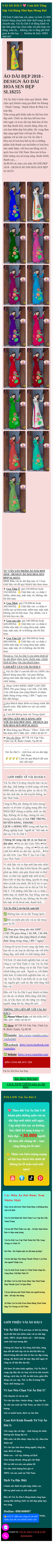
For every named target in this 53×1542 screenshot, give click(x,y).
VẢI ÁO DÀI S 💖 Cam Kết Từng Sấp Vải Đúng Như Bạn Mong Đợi (24, 8)
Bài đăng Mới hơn (26, 1078)
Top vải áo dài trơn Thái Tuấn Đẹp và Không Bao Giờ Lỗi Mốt (26, 1208)
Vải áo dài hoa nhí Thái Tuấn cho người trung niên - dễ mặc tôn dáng (24, 1294)
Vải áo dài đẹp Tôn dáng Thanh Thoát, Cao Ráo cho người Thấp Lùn (25, 1260)
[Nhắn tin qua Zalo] (5, 1527)
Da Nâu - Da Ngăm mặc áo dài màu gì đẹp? (23, 1251)
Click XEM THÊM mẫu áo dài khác (26, 1085)
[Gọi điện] (5, 1535)
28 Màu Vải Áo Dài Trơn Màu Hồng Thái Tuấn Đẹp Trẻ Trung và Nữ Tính (25, 1305)
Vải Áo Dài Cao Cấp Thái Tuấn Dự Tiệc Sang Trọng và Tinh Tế (24, 1242)
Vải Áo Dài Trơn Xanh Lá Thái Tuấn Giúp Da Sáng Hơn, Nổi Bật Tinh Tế (24, 1272)
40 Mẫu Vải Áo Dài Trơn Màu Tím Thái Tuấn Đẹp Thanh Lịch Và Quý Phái (24, 1283)
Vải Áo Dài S (26, 1531)
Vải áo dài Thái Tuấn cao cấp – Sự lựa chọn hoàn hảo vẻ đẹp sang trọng (26, 1230)
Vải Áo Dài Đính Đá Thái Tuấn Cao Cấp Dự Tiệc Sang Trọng (26, 1219)
